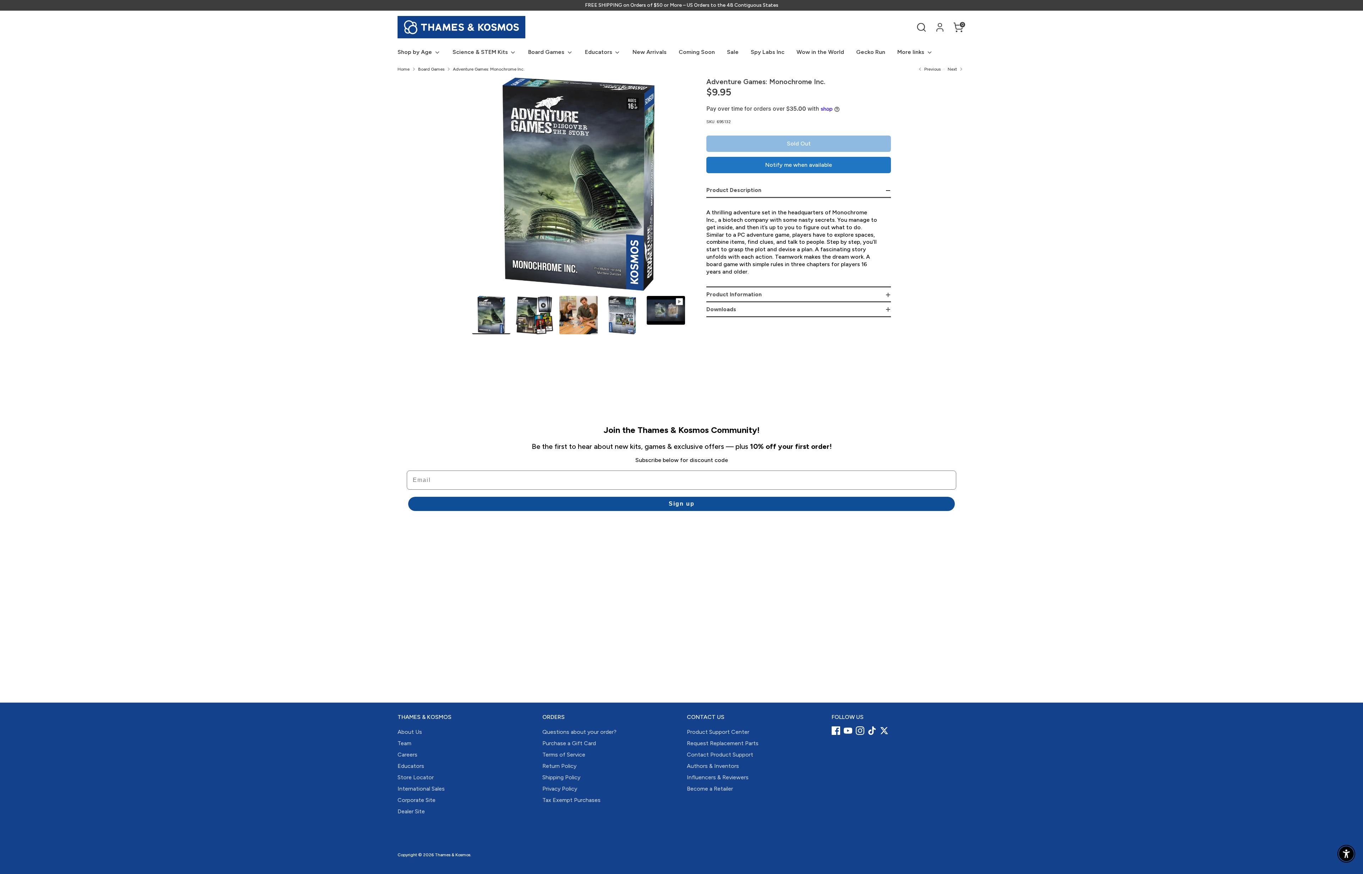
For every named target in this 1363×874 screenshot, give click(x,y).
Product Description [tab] (733, 190)
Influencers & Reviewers (718, 777)
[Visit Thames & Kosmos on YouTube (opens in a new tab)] (848, 730)
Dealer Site (411, 811)
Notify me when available (798, 164)
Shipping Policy (561, 777)
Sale (733, 52)
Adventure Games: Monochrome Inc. (489, 69)
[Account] (940, 27)
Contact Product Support (720, 754)
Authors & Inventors (713, 766)
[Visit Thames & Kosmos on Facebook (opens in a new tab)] (836, 730)
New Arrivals (650, 52)
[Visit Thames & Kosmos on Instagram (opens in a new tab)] (860, 730)
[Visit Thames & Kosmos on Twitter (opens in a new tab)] (884, 730)
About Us (410, 732)
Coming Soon (697, 52)
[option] (578, 187)
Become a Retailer (710, 788)
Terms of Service (563, 754)
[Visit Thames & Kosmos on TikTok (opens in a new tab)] (872, 730)
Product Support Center (718, 732)
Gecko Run (870, 52)
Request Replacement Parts (723, 743)
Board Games (547, 52)
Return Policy (559, 766)
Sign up (682, 504)
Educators (599, 52)
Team (404, 743)
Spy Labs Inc (767, 52)
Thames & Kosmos (452, 854)
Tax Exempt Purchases (571, 800)
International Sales (421, 788)
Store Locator (416, 777)
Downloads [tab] (721, 309)
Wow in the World (820, 52)
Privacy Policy (559, 788)
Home (404, 69)
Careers (407, 754)
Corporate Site (417, 800)
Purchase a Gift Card (569, 743)
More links (911, 52)
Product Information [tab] (734, 294)
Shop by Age (415, 52)
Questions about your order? (579, 732)
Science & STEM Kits (481, 52)
